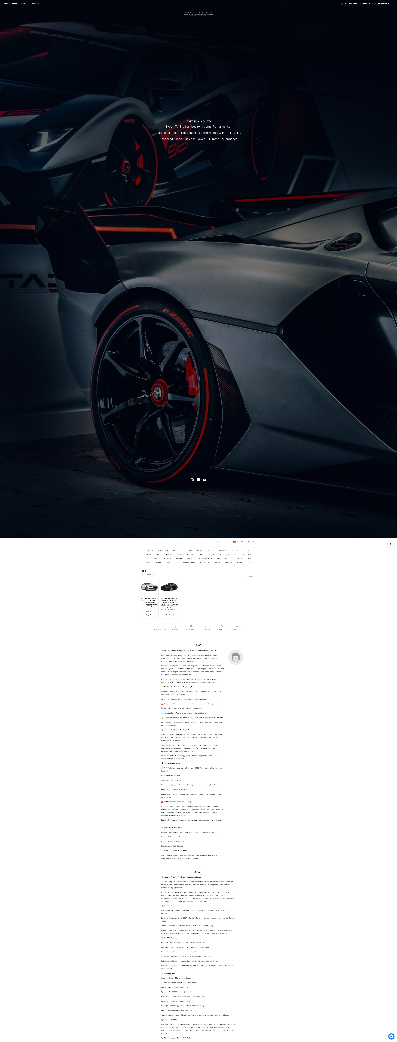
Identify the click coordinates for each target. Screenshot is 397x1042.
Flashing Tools (189, 563)
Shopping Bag (222, 629)
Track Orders (191, 629)
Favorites (206, 629)
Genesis (168, 554)
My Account (175, 629)
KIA (220, 554)
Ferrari (148, 554)
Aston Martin (178, 550)
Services (228, 563)
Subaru (147, 563)
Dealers (217, 563)
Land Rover (246, 554)
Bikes (239, 563)
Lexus (147, 558)
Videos (250, 563)
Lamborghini (231, 554)
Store (6, 4)
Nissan (228, 558)
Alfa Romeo (163, 550)
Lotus (156, 558)
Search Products (160, 629)
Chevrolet (222, 550)
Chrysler (235, 550)
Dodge (246, 550)
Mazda (179, 558)
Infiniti (201, 554)
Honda (179, 554)
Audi (190, 550)
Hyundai (190, 554)
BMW (199, 550)
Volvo (168, 563)
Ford (158, 554)
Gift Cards (237, 629)
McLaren (190, 558)
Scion (250, 558)
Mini (218, 558)
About (14, 4)
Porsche (239, 558)
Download (204, 563)
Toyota (158, 563)
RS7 (154, 574)
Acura (150, 550)
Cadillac (210, 550)
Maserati (167, 558)
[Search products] (391, 544)
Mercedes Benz (205, 558)
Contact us (35, 4)
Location (23, 4)
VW (176, 563)
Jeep (211, 554)
